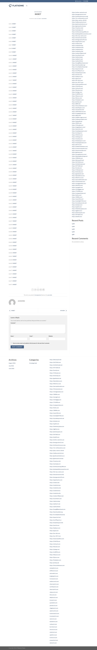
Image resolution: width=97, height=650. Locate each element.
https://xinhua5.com (55, 544)
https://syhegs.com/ (77, 92)
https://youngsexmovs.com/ (79, 154)
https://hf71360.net (55, 367)
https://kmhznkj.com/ (77, 171)
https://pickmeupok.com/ (78, 212)
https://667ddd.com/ (77, 214)
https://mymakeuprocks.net (57, 418)
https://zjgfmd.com (54, 429)
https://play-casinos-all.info (57, 450)
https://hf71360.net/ (77, 166)
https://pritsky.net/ (77, 102)
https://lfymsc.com (54, 557)
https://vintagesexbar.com (56, 391)
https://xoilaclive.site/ (77, 51)
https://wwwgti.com (55, 397)
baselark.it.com (53, 621)
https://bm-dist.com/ (77, 80)
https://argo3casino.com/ (78, 41)
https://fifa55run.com (55, 383)
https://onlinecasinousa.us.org (57, 445)
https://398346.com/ (77, 158)
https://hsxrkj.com (54, 370)
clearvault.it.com (54, 589)
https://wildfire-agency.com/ (79, 117)
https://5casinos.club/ (77, 28)
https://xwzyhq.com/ (77, 138)
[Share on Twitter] (35, 289)
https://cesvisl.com (54, 525)
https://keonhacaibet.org (56, 512)
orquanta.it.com (54, 640)
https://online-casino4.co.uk (57, 439)
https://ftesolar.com (55, 546)
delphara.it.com (54, 597)
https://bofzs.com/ (77, 195)
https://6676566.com (55, 362)
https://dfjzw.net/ (76, 115)
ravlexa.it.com (53, 624)
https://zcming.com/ (77, 133)
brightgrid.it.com (54, 576)
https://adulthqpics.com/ (78, 107)
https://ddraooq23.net (55, 359)
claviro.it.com (53, 619)
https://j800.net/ (76, 103)
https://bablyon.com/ (77, 76)
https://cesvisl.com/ (77, 74)
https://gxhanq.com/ (77, 152)
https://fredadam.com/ (78, 100)
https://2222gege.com (55, 399)
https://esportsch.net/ (77, 68)
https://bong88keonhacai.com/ (80, 63)
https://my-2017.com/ (77, 82)
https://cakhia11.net (55, 504)
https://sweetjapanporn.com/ (79, 131)
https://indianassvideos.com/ (79, 119)
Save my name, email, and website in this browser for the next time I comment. (31, 343)
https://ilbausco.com (55, 554)
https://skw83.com (54, 437)
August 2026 (12, 363)
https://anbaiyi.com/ (77, 205)
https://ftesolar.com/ (77, 90)
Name (12, 336)
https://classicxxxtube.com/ (79, 150)
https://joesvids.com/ (77, 129)
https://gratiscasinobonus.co (57, 455)
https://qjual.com (54, 530)
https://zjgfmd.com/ (77, 210)
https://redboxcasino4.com (57, 453)
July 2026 (11, 366)
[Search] (26, 5)
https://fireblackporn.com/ (79, 140)
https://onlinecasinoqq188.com (58, 466)
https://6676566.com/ (78, 162)
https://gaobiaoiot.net (55, 378)
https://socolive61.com (56, 498)
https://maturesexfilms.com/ (79, 84)
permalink (50, 295)
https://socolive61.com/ (78, 55)
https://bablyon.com (55, 528)
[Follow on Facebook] (83, 1)
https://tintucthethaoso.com (57, 565)
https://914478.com (55, 541)
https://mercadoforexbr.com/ (79, 179)
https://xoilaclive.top (55, 485)
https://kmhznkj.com (55, 375)
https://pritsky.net (54, 562)
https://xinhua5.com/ (77, 88)
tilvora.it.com (53, 594)
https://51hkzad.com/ (77, 170)
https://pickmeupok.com (56, 431)
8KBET (14, 23)
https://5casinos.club (55, 461)
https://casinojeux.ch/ (77, 30)
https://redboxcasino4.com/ (79, 22)
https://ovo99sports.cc (55, 520)
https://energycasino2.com (57, 442)
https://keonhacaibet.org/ (78, 65)
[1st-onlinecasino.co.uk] (16, 5)
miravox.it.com (53, 629)
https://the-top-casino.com (57, 472)
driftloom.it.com (54, 570)
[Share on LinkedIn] (43, 289)
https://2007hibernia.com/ (79, 111)
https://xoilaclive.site (55, 493)
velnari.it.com (53, 643)
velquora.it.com (54, 592)
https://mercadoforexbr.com (57, 386)
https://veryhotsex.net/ (78, 109)
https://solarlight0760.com (57, 415)
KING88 (62, 310)
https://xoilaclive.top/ (77, 45)
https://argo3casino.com (56, 480)
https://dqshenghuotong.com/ (80, 156)
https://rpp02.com (54, 423)
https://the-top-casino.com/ (79, 35)
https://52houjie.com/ (77, 125)
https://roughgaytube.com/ (79, 113)
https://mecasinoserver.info (57, 474)
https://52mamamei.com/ (78, 181)
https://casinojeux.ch (55, 464)
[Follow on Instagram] (84, 1)
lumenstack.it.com (54, 613)
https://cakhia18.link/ (77, 61)
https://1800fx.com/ (77, 197)
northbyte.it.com (54, 586)
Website (51, 336)
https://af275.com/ (77, 144)
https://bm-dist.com (55, 533)
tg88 (73, 234)
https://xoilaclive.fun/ (77, 49)
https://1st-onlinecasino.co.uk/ (80, 18)
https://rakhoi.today (55, 501)
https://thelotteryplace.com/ (79, 208)
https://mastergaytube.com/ (79, 142)
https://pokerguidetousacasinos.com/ (81, 33)
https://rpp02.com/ (77, 206)
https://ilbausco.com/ (77, 96)
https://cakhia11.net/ (77, 59)
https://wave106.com (55, 413)
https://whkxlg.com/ (77, 136)
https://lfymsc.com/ (77, 98)
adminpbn (44, 18)
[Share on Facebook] (32, 289)
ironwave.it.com (54, 578)
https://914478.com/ (77, 86)
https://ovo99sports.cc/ (78, 70)
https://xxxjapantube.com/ (79, 193)
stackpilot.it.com (54, 568)
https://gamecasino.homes (56, 458)
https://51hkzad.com (55, 373)
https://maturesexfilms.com (57, 538)
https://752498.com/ (77, 191)
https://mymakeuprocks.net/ (79, 203)
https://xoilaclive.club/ (78, 47)
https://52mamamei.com (56, 389)
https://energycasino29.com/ (79, 39)
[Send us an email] (87, 1)
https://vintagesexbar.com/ (79, 183)
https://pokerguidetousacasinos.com (59, 469)
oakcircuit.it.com (54, 610)
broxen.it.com (53, 600)
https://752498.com (55, 402)
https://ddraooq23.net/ (78, 160)
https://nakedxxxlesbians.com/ (80, 146)
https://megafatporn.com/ (78, 127)
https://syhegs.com (54, 549)
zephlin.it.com (53, 635)
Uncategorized (38, 11)
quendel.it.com (53, 602)
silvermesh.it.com (54, 584)
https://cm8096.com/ (77, 94)
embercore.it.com (54, 581)
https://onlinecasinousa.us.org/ (80, 16)
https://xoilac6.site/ (77, 43)
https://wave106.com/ (78, 199)
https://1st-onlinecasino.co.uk (57, 448)
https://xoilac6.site (54, 482)
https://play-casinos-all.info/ (79, 20)
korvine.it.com (53, 627)
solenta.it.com (53, 632)
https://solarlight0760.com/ (79, 201)
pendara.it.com (53, 605)
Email (31, 336)
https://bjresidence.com (56, 381)
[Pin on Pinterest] (41, 289)
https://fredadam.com (55, 560)
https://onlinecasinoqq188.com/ (80, 32)
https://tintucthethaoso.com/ (79, 105)
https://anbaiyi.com (55, 421)
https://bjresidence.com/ (78, 175)
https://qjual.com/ (76, 78)
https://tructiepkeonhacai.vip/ (80, 67)
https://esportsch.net (55, 517)
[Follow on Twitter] (86, 1)
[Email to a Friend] (38, 289)
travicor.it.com (53, 637)
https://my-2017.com (55, 536)
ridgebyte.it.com (54, 608)
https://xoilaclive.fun (55, 490)
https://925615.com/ (77, 135)
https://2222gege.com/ (78, 189)
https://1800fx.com (55, 394)
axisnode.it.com (54, 573)
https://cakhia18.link (55, 506)
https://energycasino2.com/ (79, 14)
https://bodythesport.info (56, 522)
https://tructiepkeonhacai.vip (57, 514)
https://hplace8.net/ (77, 121)
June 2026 (11, 368)
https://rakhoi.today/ (77, 57)
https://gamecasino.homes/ (79, 26)
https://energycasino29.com (57, 477)
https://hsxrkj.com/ (77, 168)
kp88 (73, 223)
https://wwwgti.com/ (77, 187)
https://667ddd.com (55, 434)
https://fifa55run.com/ (78, 177)
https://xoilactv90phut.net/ (79, 53)
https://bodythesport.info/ (79, 72)
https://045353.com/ (77, 185)
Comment (13, 323)
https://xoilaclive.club (55, 488)
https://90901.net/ (77, 123)
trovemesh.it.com (54, 616)
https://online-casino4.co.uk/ (79, 12)
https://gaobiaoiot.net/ (78, 173)
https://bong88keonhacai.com (57, 509)
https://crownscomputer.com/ (79, 148)
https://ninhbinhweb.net (56, 365)
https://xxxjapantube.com (56, 405)
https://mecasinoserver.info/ (79, 37)
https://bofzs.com (54, 407)
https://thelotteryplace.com (57, 426)
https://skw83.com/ (77, 216)
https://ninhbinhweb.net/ (78, 164)
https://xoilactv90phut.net (57, 496)
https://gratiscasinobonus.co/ (79, 24)
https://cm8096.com (55, 552)
